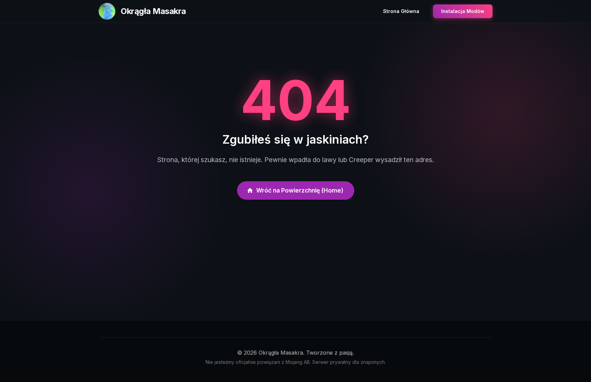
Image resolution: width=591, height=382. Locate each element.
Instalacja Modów (462, 11)
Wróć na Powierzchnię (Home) (299, 190)
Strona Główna (401, 11)
